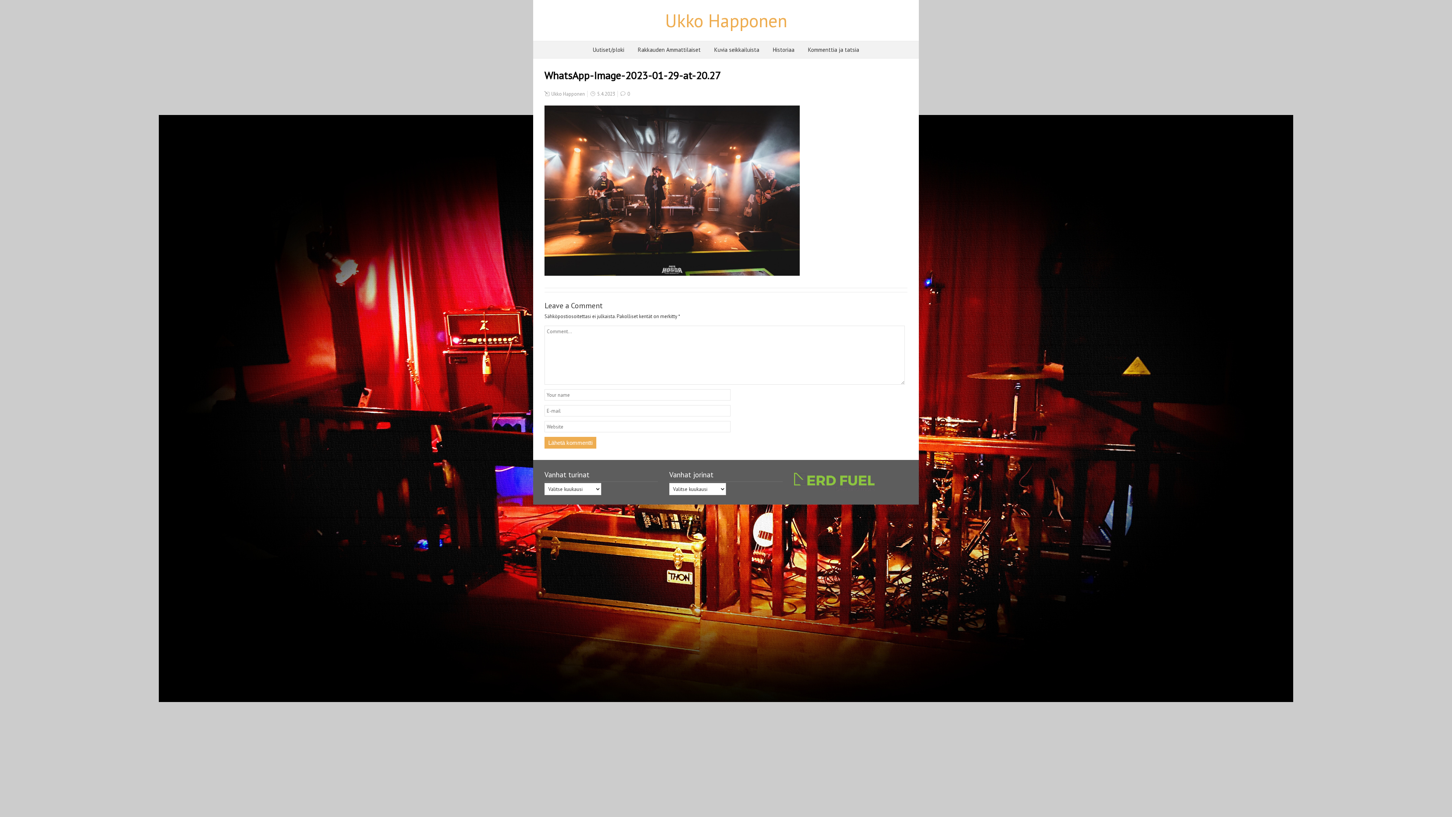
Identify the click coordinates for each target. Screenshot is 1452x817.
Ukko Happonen (726, 20)
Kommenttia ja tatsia (833, 49)
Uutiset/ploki (608, 49)
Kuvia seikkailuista (736, 49)
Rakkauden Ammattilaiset (669, 49)
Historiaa (783, 49)
